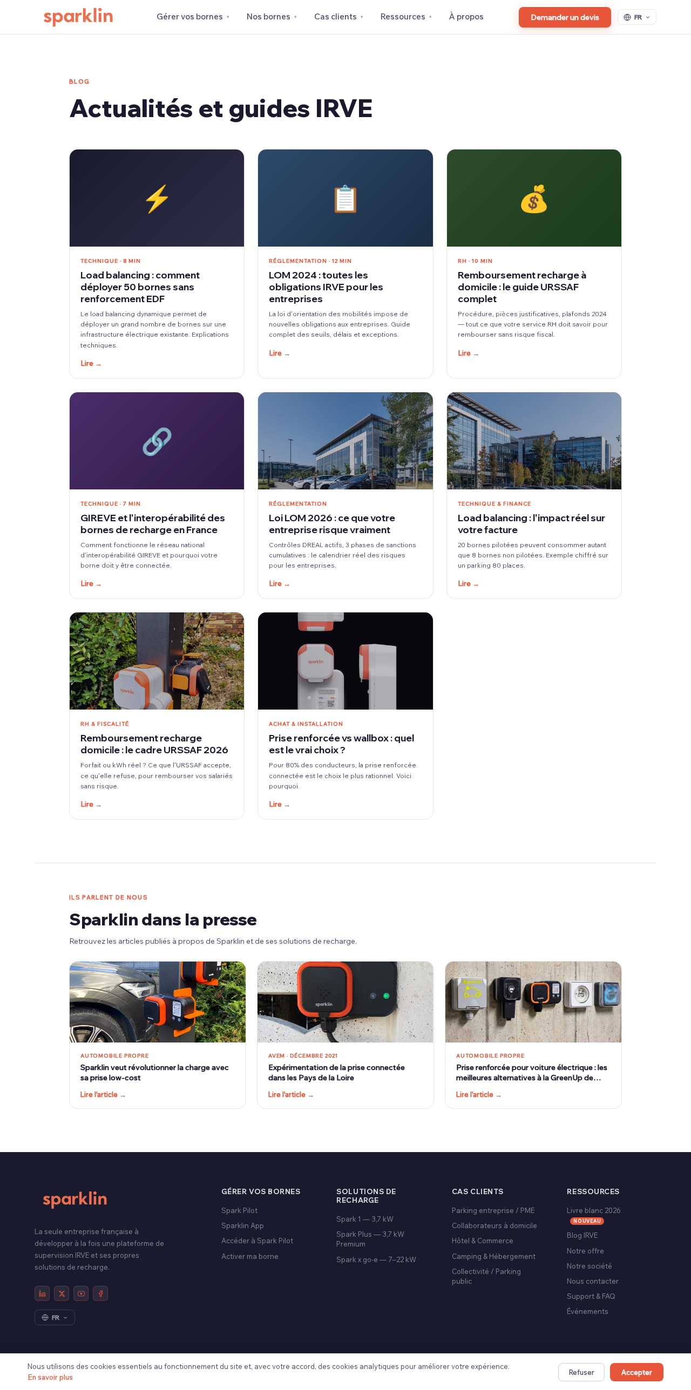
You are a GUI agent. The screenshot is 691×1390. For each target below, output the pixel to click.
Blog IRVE (582, 1235)
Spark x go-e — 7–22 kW (376, 1259)
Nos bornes (268, 16)
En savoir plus (50, 1377)
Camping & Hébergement (494, 1256)
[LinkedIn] (42, 1293)
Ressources (403, 16)
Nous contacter (593, 1281)
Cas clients (335, 16)
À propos (466, 16)
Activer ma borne (250, 1256)
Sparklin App (242, 1225)
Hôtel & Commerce (482, 1240)
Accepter (636, 1372)
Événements (587, 1311)
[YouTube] (81, 1293)
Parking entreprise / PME (493, 1210)
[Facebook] (100, 1293)
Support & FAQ (591, 1296)
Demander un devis (565, 17)
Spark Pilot (239, 1210)
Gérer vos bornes (190, 16)
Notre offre (585, 1250)
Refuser (581, 1372)
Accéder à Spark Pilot (257, 1240)
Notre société (589, 1266)
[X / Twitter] (61, 1293)
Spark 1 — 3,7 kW (365, 1219)
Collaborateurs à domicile (494, 1225)
